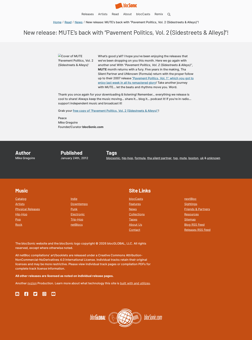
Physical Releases (27, 209)
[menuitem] (169, 14)
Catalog (20, 199)
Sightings (190, 204)
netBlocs (77, 224)
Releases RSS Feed (197, 230)
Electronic (78, 214)
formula (140, 158)
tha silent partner (159, 158)
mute (183, 158)
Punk (74, 209)
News (133, 209)
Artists (20, 204)
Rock (18, 224)
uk (202, 158)
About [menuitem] (127, 14)
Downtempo (79, 204)
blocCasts (136, 199)
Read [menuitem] (115, 14)
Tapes (133, 219)
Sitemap (190, 219)
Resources (191, 214)
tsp (175, 158)
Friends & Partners (197, 209)
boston (193, 158)
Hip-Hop (21, 214)
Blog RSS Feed (194, 224)
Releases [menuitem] (88, 14)
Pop (18, 219)
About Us (135, 224)
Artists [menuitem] (102, 14)
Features (135, 204)
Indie (74, 199)
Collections (137, 214)
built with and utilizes (135, 283)
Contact (134, 230)
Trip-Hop (77, 219)
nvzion (32, 283)
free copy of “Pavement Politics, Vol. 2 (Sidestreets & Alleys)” (115, 110)
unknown (213, 158)
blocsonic (113, 158)
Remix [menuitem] (159, 14)
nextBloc (190, 199)
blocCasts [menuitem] (143, 14)
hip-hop (127, 158)
